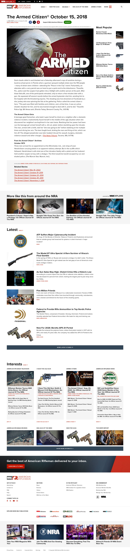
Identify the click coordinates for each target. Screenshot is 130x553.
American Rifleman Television (18, 369)
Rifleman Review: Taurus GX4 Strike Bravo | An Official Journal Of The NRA (20, 390)
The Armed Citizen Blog (82, 394)
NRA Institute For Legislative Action (76, 488)
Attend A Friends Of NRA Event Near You (108, 542)
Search (9, 495)
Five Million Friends (46, 290)
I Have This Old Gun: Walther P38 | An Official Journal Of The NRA (49, 413)
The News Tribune (50, 135)
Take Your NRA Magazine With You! (19, 542)
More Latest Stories (72, 347)
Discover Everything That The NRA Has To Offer (78, 542)
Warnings (38, 550)
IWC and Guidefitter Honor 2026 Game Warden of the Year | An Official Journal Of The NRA (108, 391)
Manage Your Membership (103, 493)
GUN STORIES (44, 163)
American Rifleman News (105, 369)
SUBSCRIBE (16, 466)
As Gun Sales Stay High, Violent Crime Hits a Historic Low (64, 272)
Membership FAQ (101, 490)
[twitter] (34, 21)
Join (19, 1)
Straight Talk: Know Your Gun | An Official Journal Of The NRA (50, 216)
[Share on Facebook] (30, 21)
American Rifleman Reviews (17, 428)
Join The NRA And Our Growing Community (49, 542)
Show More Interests (75, 449)
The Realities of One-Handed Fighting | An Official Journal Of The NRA (79, 217)
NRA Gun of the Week (80, 7)
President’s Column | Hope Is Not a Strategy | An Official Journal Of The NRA (20, 217)
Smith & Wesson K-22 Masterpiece (50, 394)
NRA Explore (69, 490)
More (20, 230)
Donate (28, 1)
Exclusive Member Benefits (103, 488)
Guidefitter (103, 396)
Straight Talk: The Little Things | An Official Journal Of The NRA (109, 216)
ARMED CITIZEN (24, 163)
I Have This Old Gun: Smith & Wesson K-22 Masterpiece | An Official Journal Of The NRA (50, 390)
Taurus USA (11, 394)
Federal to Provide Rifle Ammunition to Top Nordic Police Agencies (64, 310)
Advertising (10, 485)
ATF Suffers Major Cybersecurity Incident (56, 234)
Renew (23, 1)
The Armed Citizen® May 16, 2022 (27, 170)
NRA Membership (101, 485)
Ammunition (43, 318)
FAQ (8, 490)
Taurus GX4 (11, 395)
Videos (38, 490)
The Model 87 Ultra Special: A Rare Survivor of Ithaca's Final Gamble (63, 254)
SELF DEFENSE (51, 163)
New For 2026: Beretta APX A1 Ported (55, 327)
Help (8, 493)
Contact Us (10, 488)
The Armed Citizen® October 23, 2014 (28, 175)
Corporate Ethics (29, 550)
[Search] (121, 6)
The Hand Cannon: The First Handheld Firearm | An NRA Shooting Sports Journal (50, 399)
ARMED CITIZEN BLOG (34, 163)
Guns (41, 265)
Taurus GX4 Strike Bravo (22, 394)
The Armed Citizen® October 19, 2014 (28, 172)
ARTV (8, 422)
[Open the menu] (110, 7)
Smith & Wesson (53, 394)
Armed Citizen (96, 7)
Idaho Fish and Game (113, 396)
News (43, 7)
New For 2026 (54, 7)
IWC (98, 396)
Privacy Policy (10, 550)
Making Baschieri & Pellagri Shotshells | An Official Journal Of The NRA (19, 413)
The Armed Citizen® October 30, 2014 (28, 177)
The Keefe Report (102, 428)
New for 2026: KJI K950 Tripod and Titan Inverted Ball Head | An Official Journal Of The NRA (109, 401)
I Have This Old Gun (44, 369)
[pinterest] (38, 21)
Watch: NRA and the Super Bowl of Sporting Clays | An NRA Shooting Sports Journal (19, 400)
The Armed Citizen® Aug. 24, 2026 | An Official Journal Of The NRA (79, 390)
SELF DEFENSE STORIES (62, 163)
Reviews (65, 7)
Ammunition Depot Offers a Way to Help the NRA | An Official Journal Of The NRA (109, 415)
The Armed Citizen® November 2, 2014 (29, 180)
